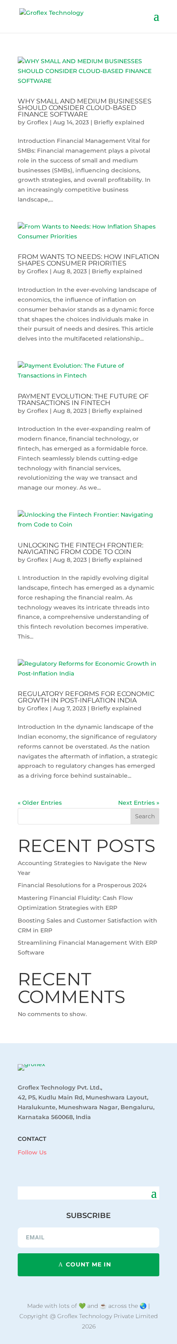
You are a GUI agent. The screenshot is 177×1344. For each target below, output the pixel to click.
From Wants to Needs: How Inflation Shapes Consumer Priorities (88, 260)
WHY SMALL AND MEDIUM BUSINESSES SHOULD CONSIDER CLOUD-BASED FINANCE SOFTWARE (84, 107)
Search (145, 816)
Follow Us (32, 1152)
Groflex (37, 122)
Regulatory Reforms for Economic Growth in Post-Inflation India (86, 697)
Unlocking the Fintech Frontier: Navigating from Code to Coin (80, 548)
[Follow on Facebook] (20, 1164)
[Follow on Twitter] (53, 1164)
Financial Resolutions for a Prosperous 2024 (82, 885)
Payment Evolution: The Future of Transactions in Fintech (83, 399)
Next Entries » (138, 802)
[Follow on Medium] (69, 1164)
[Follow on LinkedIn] (36, 1164)
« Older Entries (40, 802)
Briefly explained (119, 122)
